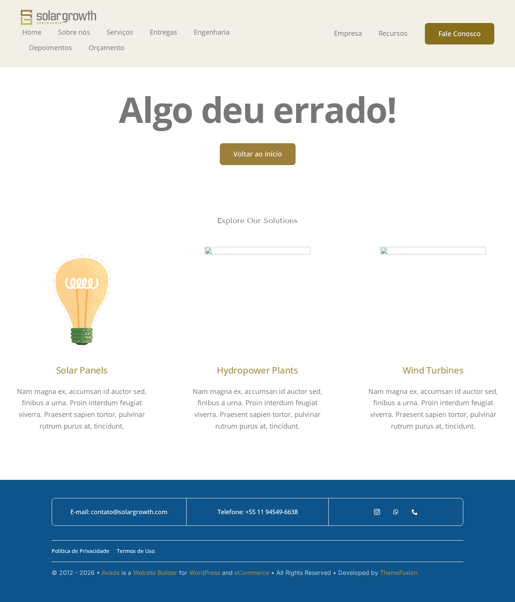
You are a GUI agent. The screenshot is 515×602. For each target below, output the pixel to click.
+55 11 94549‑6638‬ (271, 512)
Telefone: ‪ (231, 512)
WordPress (204, 572)
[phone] (414, 512)
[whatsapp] (395, 512)
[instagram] (377, 512)
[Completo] (58, 13)
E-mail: (81, 512)
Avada (111, 572)
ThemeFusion (398, 572)
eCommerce (252, 572)
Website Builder (155, 572)
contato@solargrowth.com (129, 512)
